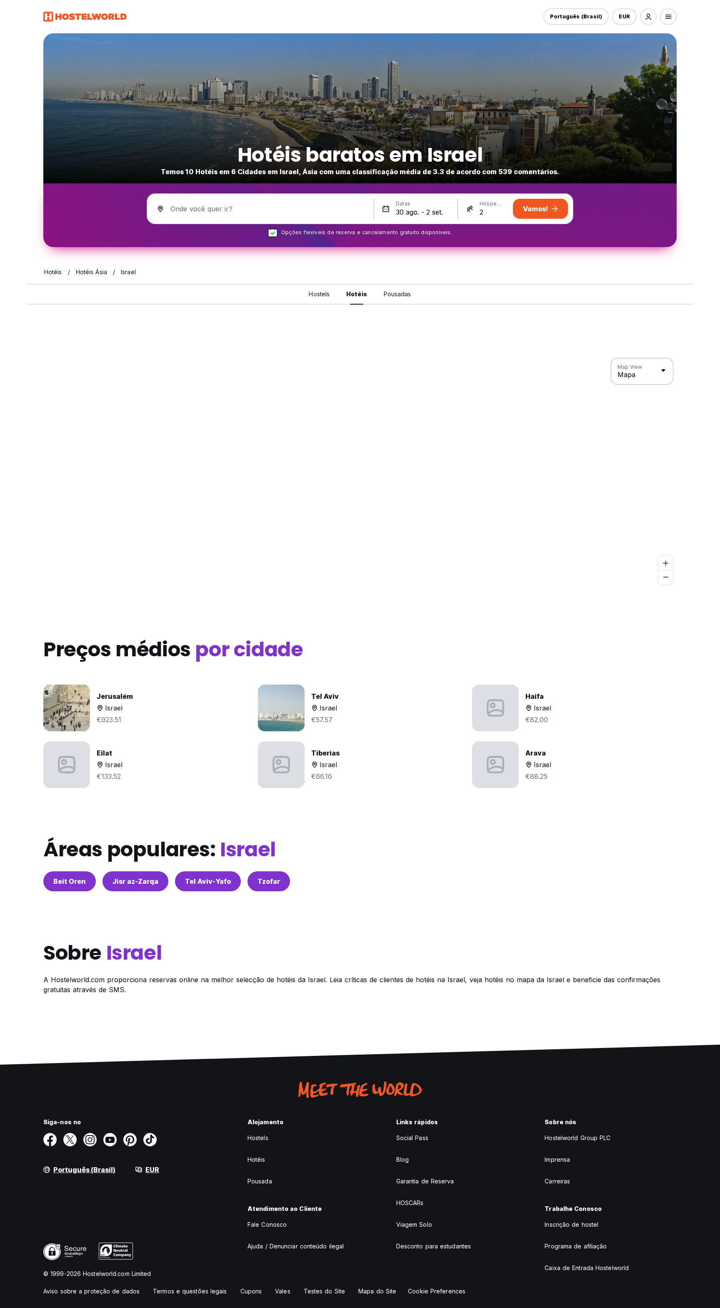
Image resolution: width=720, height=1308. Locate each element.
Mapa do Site (377, 1291)
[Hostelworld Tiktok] (150, 1139)
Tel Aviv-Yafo (208, 881)
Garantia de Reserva (425, 1181)
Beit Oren (69, 881)
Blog (402, 1159)
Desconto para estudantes (433, 1246)
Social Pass (412, 1137)
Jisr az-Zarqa (135, 881)
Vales (282, 1291)
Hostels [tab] (319, 294)
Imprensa (557, 1159)
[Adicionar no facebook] (50, 1139)
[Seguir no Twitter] (70, 1139)
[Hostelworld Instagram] (90, 1139)
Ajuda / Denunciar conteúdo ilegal (296, 1246)
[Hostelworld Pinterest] (130, 1139)
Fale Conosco (267, 1224)
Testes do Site (324, 1291)
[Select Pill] (648, 16)
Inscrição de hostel (571, 1224)
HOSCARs (410, 1202)
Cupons (251, 1291)
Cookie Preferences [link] (436, 1291)
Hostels (258, 1137)
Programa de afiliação (576, 1246)
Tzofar (269, 881)
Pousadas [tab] (397, 294)
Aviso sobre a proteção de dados (91, 1291)
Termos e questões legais (190, 1291)
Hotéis (256, 1159)
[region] (360, 471)
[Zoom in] (665, 563)
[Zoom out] (665, 577)
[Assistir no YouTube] (110, 1139)
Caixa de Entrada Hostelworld (587, 1267)
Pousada (260, 1181)
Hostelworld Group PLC (577, 1137)
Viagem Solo (414, 1224)
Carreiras (557, 1181)
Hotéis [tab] (356, 294)
